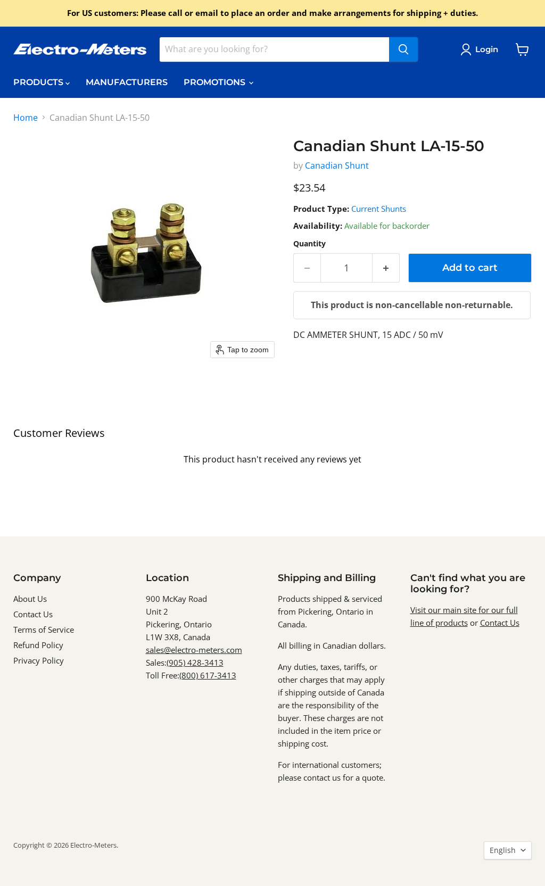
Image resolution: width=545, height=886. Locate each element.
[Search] (403, 49)
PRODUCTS (39, 82)
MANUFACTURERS (127, 82)
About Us (30, 598)
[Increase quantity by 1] (386, 268)
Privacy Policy (38, 660)
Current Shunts (378, 208)
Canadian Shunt (337, 165)
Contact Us (33, 614)
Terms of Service (43, 629)
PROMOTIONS (215, 82)
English (503, 850)
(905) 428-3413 (195, 662)
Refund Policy (38, 645)
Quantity (309, 243)
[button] (481, 49)
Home (25, 117)
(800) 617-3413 (207, 675)
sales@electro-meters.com (194, 649)
